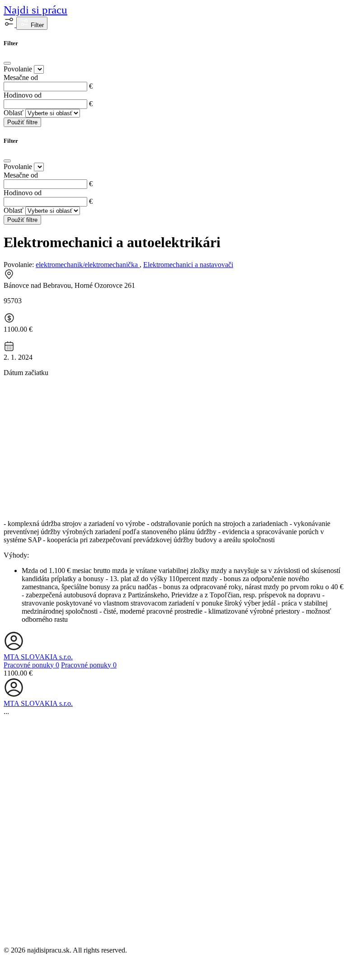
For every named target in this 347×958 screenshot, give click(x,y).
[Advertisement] (173, 447)
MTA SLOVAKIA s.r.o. (38, 657)
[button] (10, 24)
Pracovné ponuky (31, 665)
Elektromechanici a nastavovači (188, 264)
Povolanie (18, 69)
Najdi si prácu (35, 10)
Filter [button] (36, 25)
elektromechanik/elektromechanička (88, 264)
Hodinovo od (23, 95)
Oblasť (13, 113)
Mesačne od (21, 77)
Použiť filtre (22, 122)
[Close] (7, 63)
